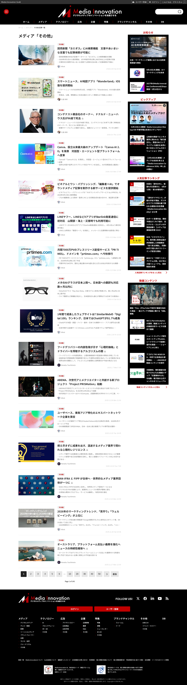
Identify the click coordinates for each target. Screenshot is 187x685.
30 (84, 574)
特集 (106, 21)
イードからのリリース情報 (160, 660)
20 (77, 574)
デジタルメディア (26, 623)
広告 (80, 21)
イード (118, 626)
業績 (84, 626)
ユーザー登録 (112, 608)
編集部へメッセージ (64, 660)
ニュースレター (102, 629)
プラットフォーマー (27, 635)
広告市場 (66, 629)
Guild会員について (50, 660)
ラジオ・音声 (25, 641)
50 (99, 574)
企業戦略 (86, 623)
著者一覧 (21, 660)
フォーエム (119, 623)
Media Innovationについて (34, 660)
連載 (98, 626)
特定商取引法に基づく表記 (134, 660)
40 (92, 574)
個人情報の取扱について (104, 660)
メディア (42, 21)
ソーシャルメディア (27, 632)
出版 (22, 638)
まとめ (99, 632)
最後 (115, 574)
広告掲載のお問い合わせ (80, 660)
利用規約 (92, 660)
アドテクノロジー (69, 623)
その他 (149, 21)
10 (70, 574)
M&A (84, 629)
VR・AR (45, 629)
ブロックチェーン (48, 626)
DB (162, 21)
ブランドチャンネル (127, 21)
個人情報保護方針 (119, 660)
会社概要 (147, 660)
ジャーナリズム (25, 644)
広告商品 (66, 626)
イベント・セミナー (149, 626)
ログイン (75, 608)
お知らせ (145, 623)
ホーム (26, 22)
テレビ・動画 (25, 626)
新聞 (22, 629)
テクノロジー (62, 21)
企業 (93, 21)
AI (43, 623)
